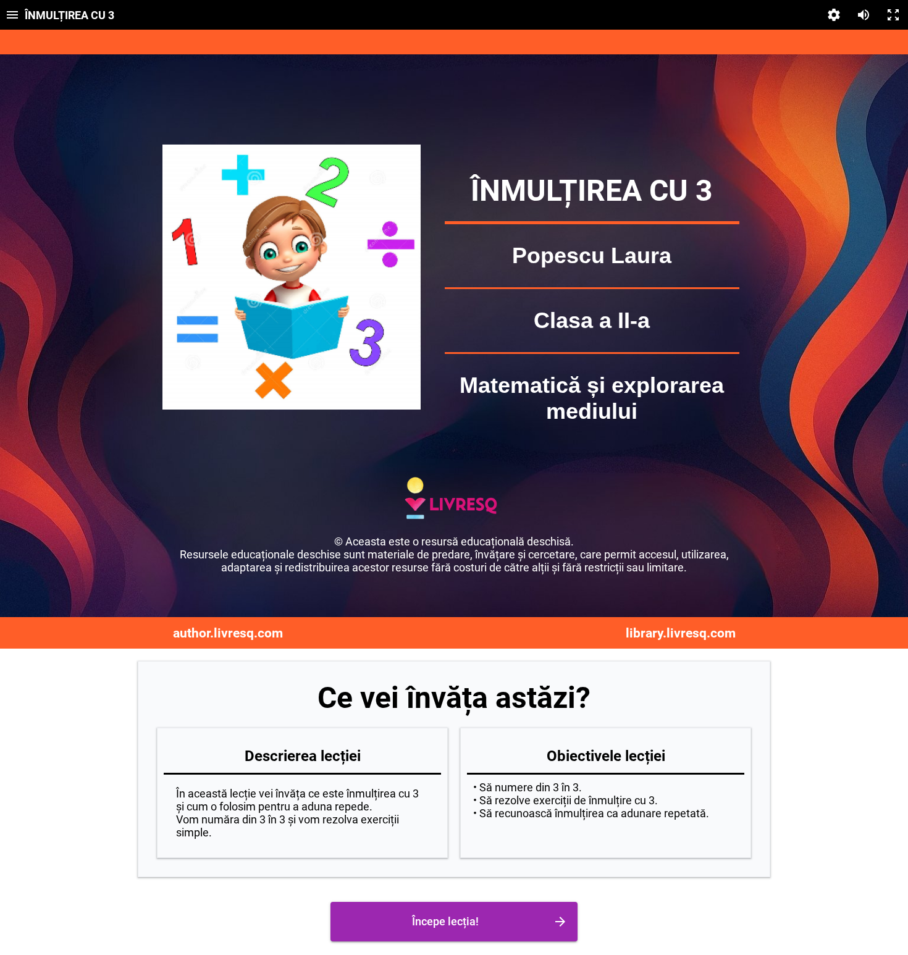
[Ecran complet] (893, 15)
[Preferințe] (834, 15)
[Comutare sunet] (863, 15)
